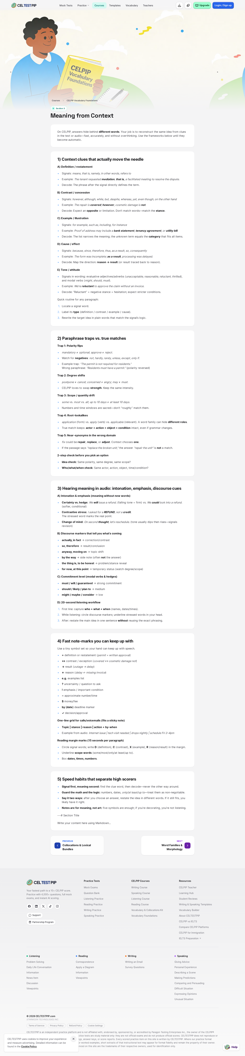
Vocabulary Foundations (144, 915)
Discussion (32, 983)
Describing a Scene (185, 972)
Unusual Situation (183, 999)
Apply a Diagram (85, 967)
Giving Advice (182, 961)
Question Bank (92, 893)
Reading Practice (93, 904)
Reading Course (140, 904)
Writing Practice (92, 910)
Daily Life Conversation (39, 967)
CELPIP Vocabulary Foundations (82, 100)
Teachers (148, 5)
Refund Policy (75, 1025)
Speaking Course (140, 893)
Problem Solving (35, 961)
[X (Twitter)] (43, 906)
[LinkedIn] (36, 906)
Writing (132, 956)
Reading (83, 956)
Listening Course (140, 898)
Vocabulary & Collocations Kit (147, 910)
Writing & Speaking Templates (195, 904)
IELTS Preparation (188, 938)
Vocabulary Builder (189, 910)
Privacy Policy (57, 1025)
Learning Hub (186, 893)
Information (32, 972)
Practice (82, 5)
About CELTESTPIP (189, 915)
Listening (34, 956)
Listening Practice (93, 898)
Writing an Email (133, 961)
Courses (99, 5)
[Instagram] (57, 906)
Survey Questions (134, 967)
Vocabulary (132, 5)
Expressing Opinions (185, 993)
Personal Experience (185, 967)
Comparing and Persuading (189, 983)
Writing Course (139, 887)
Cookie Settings (95, 1025)
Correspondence (85, 961)
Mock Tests (66, 5)
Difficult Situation (183, 988)
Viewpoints (32, 988)
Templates (115, 5)
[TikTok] (50, 906)
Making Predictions (184, 977)
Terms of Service (36, 1025)
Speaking (182, 956)
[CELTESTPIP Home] (49, 882)
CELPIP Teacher (187, 887)
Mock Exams (91, 887)
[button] (86, 845)
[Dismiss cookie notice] (73, 1039)
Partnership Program (43, 922)
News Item (32, 977)
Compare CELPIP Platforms (194, 927)
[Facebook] (29, 906)
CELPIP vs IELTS (188, 921)
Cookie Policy (29, 1046)
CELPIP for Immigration (191, 932)
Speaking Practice (94, 915)
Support (36, 915)
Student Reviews (188, 898)
